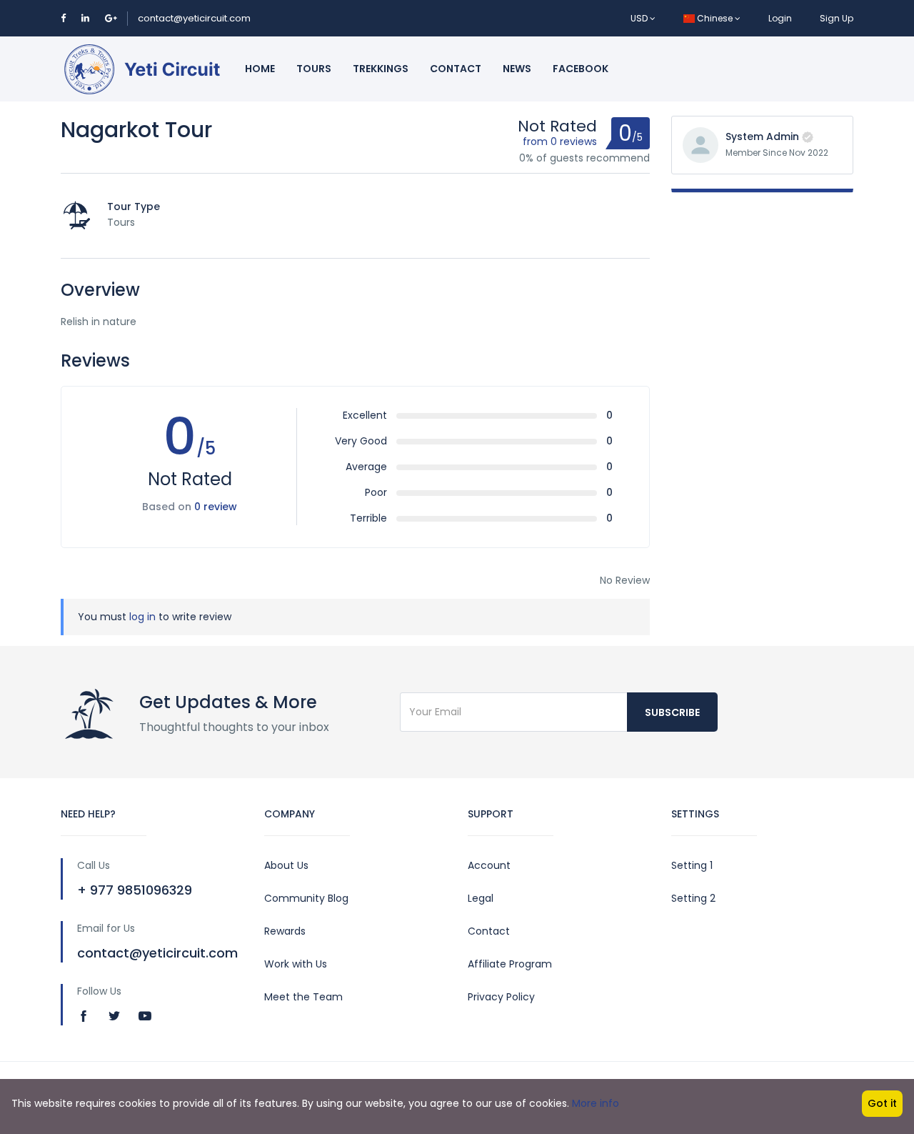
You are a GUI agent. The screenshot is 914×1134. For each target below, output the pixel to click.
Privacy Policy (501, 997)
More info (595, 1103)
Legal (480, 898)
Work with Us (295, 964)
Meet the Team (303, 997)
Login (780, 18)
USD (640, 18)
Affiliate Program (510, 964)
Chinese (715, 18)
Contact (455, 68)
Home (260, 68)
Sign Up (836, 18)
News (517, 68)
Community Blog (306, 898)
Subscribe (672, 712)
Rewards (285, 931)
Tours (313, 68)
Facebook (580, 68)
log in (142, 617)
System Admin (762, 136)
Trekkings (380, 68)
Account (489, 865)
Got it (882, 1103)
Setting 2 (693, 898)
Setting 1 (692, 865)
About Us (286, 865)
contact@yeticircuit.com (194, 18)
